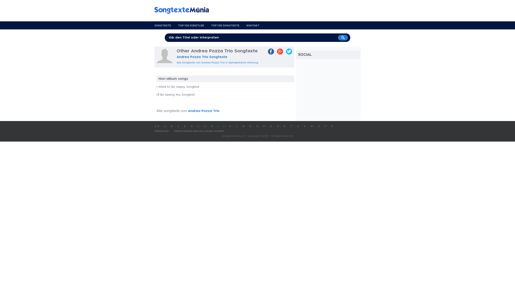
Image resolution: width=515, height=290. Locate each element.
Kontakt (252, 25)
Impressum (161, 131)
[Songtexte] (183, 10)
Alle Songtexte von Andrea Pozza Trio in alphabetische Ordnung (217, 62)
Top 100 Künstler (191, 25)
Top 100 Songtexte (225, 25)
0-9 (156, 126)
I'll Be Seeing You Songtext (176, 94)
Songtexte (162, 25)
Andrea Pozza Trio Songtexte (202, 57)
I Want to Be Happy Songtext (178, 87)
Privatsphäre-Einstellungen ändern (199, 131)
